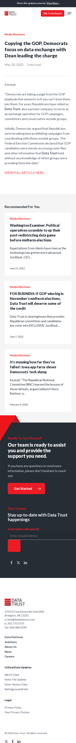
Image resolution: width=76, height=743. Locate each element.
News (8, 651)
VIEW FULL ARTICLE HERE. (25, 173)
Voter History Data (16, 684)
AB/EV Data (12, 674)
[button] (69, 13)
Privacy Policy (13, 707)
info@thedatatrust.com (21, 619)
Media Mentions (15, 34)
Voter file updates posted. (38, 3)
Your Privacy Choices (17, 712)
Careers (9, 656)
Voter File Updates (16, 679)
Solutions (11, 642)
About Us (11, 646)
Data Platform (14, 637)
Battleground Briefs (16, 689)
